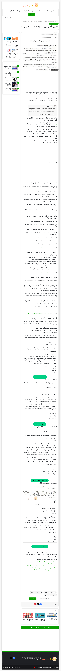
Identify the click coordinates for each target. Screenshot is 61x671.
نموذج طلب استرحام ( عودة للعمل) (8, 73)
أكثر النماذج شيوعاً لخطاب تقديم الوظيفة (46, 114)
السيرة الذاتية (44, 10)
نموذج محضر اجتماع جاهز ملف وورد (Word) (8, 89)
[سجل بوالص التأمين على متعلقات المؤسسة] (7, 38)
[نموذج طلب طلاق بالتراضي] (15, 79)
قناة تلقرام (31, 14)
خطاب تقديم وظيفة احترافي (49, 592)
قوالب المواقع (18, 10)
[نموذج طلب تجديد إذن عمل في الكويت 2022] (52, 615)
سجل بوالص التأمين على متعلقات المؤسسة (7, 42)
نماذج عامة (10, 10)
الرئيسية (51, 10)
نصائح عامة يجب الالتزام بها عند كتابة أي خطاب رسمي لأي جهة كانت (41, 111)
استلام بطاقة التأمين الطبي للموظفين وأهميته (15, 54)
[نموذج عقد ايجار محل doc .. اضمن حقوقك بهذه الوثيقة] (15, 38)
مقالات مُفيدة (17, 17)
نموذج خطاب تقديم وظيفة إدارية (40, 546)
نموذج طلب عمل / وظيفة (42, 21)
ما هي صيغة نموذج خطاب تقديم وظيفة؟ (46, 112)
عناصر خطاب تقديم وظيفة (36, 592)
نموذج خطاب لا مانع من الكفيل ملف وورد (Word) (38, 313)
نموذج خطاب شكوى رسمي (43, 272)
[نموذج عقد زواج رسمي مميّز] (15, 84)
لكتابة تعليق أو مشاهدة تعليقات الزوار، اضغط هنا (40, 627)
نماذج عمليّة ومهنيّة (51, 21)
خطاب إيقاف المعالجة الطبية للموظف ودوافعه (8, 54)
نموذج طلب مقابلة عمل (40, 424)
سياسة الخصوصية (6, 17)
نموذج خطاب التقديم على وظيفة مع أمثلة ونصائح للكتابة (37, 247)
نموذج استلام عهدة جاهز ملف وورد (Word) (7, 67)
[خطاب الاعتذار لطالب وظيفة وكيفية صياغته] (28, 615)
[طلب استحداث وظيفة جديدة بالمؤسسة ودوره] (40, 615)
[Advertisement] (40, 81)
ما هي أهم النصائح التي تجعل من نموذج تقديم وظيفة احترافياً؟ (43, 109)
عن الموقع (11, 17)
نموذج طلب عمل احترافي (50, 595)
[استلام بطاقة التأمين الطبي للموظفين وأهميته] (15, 50)
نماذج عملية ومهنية (35, 10)
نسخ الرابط (33, 598)
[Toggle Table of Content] (54, 106)
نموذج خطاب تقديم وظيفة (39, 376)
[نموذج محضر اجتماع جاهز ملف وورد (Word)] (15, 90)
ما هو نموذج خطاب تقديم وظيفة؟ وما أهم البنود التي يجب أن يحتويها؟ (42, 108)
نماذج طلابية (25, 10)
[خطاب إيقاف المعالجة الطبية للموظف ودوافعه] (7, 50)
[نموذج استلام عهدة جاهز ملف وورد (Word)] (15, 68)
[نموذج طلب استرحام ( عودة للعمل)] (15, 73)
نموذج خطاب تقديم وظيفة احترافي (39, 480)
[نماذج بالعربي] (30, 5)
